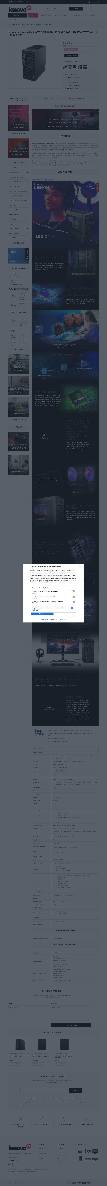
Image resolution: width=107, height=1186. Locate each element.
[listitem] (53, 588)
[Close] (80, 566)
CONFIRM (42, 613)
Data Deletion (44, 619)
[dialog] (53, 593)
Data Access (53, 619)
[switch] (73, 591)
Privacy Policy (62, 619)
